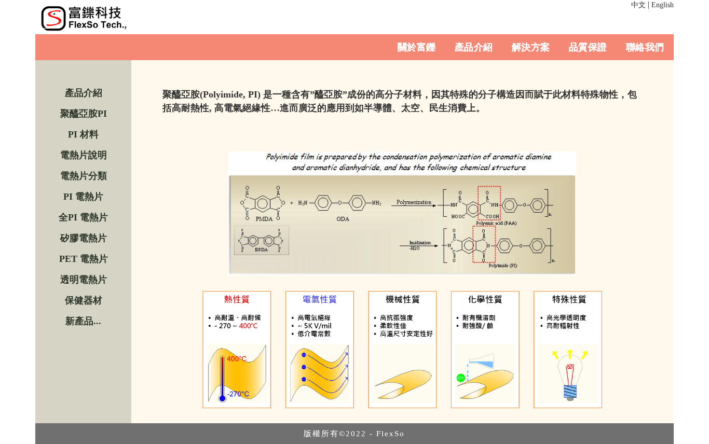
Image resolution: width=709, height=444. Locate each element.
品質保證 (588, 47)
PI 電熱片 (83, 196)
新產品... (83, 321)
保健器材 (83, 300)
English (662, 5)
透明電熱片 (83, 279)
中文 (638, 5)
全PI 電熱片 (83, 217)
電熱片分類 (83, 176)
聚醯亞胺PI (83, 113)
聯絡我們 (645, 47)
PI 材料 (83, 134)
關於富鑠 (416, 47)
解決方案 (531, 47)
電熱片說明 (83, 155)
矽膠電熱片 (83, 238)
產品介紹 (474, 47)
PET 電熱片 (83, 259)
